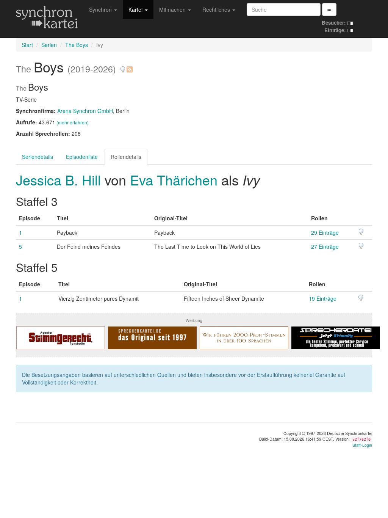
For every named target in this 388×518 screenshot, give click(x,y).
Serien (49, 45)
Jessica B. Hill (60, 179)
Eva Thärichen (173, 179)
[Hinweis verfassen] (123, 66)
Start (27, 45)
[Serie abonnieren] (129, 66)
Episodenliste (82, 156)
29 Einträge (325, 232)
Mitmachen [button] (173, 9)
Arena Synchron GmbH (85, 111)
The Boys (76, 45)
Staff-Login (362, 445)
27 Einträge (325, 246)
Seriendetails (37, 156)
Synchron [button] (101, 9)
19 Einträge (322, 298)
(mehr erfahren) (72, 122)
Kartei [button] (136, 9)
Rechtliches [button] (217, 9)
